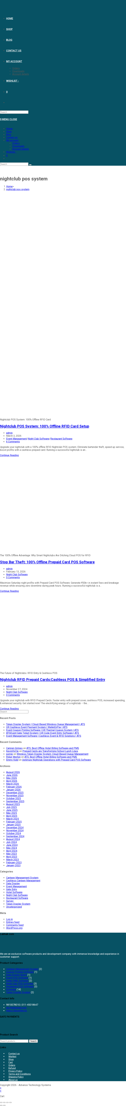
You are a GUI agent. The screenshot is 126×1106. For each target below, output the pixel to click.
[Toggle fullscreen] (4, 1102)
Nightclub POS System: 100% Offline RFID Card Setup (44, 426)
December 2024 (15, 827)
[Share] (7, 1102)
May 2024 (11, 848)
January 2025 (13, 824)
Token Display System (18, 903)
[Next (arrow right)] (4, 1105)
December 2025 (15, 792)
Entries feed (12, 922)
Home (9, 128)
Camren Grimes (14, 748)
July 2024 (11, 842)
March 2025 (12, 818)
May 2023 (11, 853)
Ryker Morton (13, 756)
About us (13, 1079)
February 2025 (14, 821)
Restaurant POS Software (20, 986)
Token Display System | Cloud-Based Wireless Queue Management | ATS (45, 724)
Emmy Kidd (12, 759)
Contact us (12, 137)
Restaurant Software (61, 438)
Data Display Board (16, 974)
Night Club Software (38, 438)
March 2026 (12, 783)
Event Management (16, 438)
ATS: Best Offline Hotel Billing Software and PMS (52, 748)
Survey (10, 901)
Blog (8, 134)
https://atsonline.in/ (16, 1010)
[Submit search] (30, 164)
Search (33, 1041)
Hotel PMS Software (17, 980)
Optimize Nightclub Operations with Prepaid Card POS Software (56, 759)
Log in (9, 919)
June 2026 (12, 775)
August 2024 (13, 839)
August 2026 (13, 772)
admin (9, 432)
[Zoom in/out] (1, 1102)
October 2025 (13, 798)
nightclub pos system (17, 189)
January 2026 (13, 789)
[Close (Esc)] (10, 1102)
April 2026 (11, 781)
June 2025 (12, 810)
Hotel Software (14, 892)
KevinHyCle (12, 751)
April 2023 (11, 856)
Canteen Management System (22, 877)
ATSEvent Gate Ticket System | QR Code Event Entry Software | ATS (42, 733)
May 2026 (11, 778)
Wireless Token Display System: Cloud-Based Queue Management (52, 754)
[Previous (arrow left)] (1, 1105)
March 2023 (12, 859)
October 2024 (13, 833)
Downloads (18, 146)
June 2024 (12, 845)
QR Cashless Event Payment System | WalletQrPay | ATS (36, 727)
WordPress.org (14, 928)
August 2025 (13, 804)
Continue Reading (9, 455)
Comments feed (15, 925)
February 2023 (14, 862)
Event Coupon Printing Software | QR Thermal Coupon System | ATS (42, 730)
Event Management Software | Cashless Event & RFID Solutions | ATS (43, 735)
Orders (16, 143)
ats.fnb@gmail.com (16, 1007)
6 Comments (13, 441)
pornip (9, 754)
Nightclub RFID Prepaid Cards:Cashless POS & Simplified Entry (52, 679)
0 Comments (13, 577)
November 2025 (15, 795)
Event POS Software (17, 977)
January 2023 (13, 865)
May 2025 (11, 813)
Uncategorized (14, 906)
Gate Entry (11, 889)
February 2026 (14, 786)
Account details (20, 149)
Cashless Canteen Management (23, 880)
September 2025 (15, 801)
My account (12, 140)
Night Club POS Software (19, 983)
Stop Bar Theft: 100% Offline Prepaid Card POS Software (47, 562)
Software (11, 989)
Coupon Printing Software (20, 972)
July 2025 (11, 807)
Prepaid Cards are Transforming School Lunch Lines (50, 751)
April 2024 (11, 850)
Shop (9, 131)
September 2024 (15, 836)
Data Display (13, 883)
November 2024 (15, 830)
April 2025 (11, 815)
